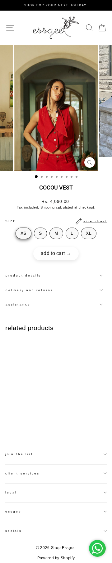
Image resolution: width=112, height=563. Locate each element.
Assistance (18, 304)
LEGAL (11, 492)
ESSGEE (13, 511)
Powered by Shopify (56, 558)
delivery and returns (29, 290)
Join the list (19, 454)
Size (56, 221)
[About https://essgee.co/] (56, 28)
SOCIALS (13, 530)
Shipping (47, 207)
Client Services (22, 473)
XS (23, 233)
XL (88, 233)
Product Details (23, 275)
